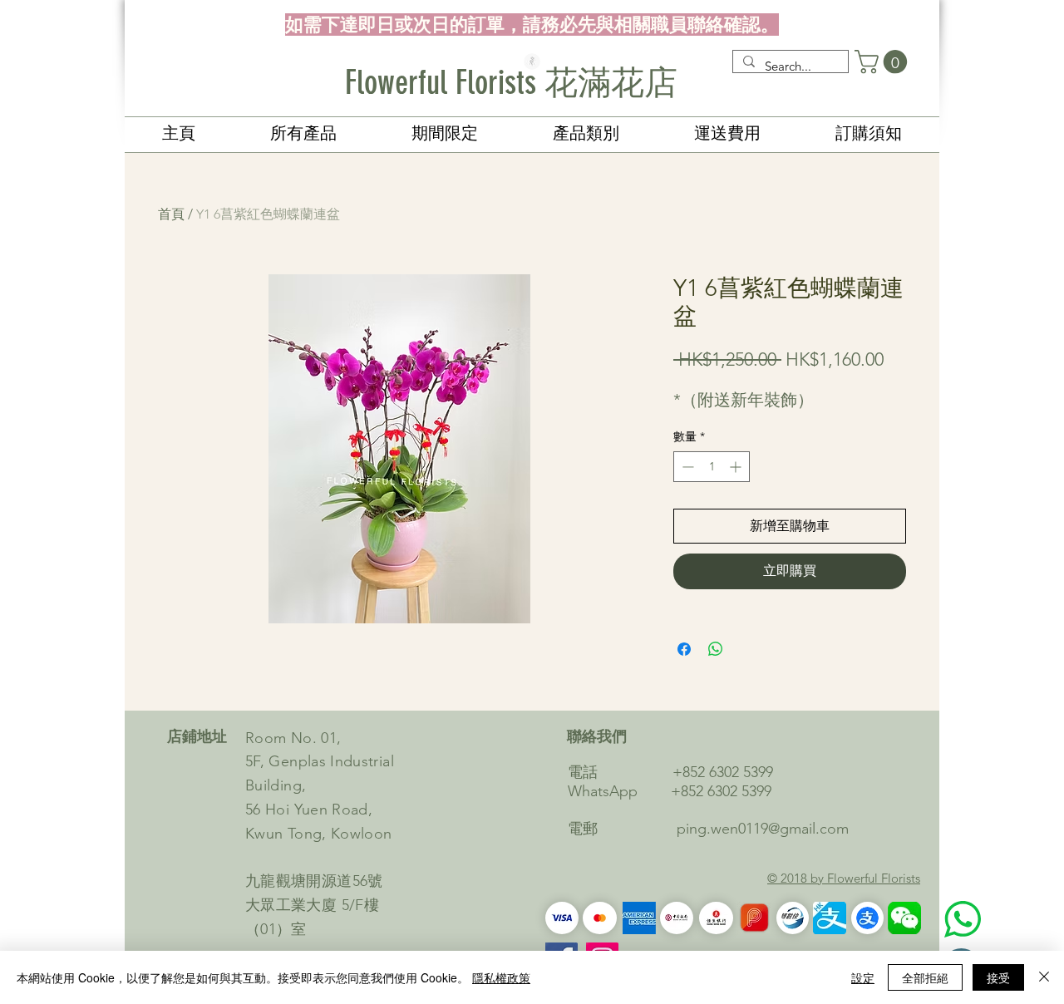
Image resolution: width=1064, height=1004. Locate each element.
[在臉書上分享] (684, 649)
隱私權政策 (501, 977)
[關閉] (1044, 977)
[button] (884, 62)
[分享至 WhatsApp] (716, 649)
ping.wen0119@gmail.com (763, 828)
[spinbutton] (712, 466)
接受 (998, 977)
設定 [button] (862, 977)
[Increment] (737, 466)
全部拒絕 (925, 977)
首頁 (171, 214)
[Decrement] (686, 466)
